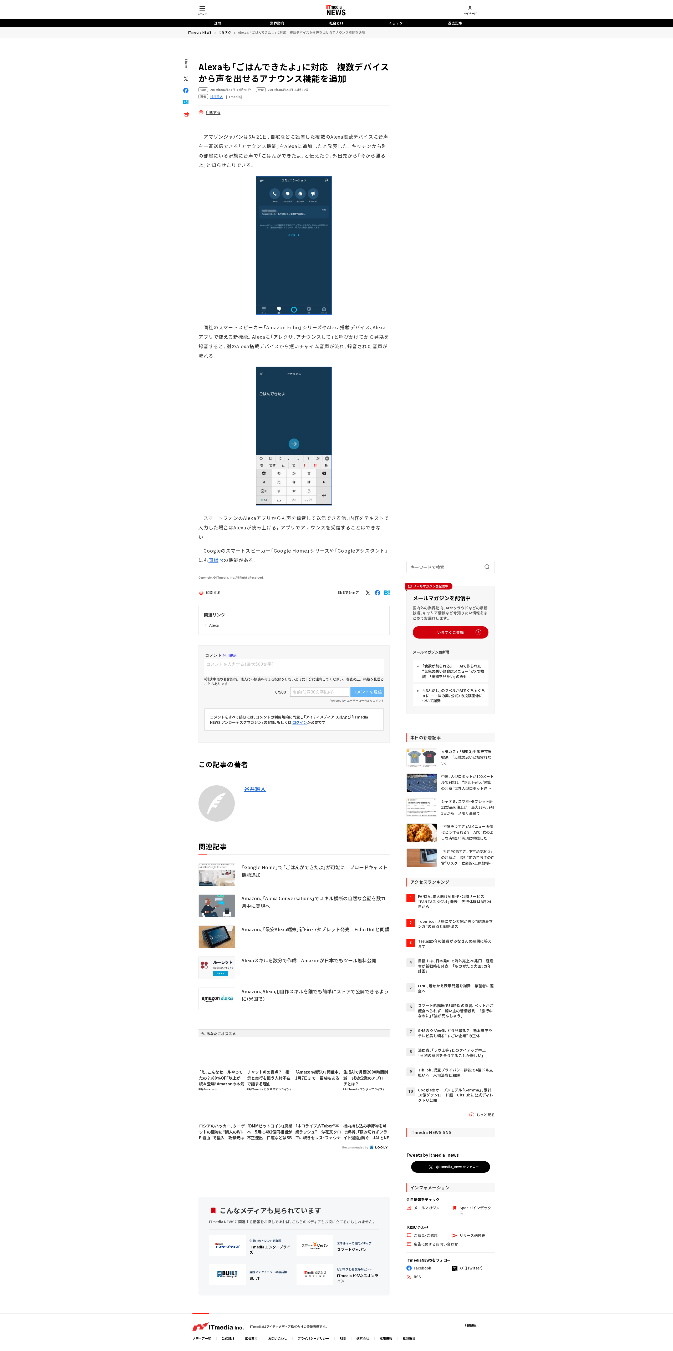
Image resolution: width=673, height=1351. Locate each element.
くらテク (396, 23)
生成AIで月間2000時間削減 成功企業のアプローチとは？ (365, 1077)
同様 (213, 559)
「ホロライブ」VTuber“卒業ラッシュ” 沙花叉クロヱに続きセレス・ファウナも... (318, 1132)
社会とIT (336, 23)
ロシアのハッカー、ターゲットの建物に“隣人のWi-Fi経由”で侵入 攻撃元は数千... (222, 1132)
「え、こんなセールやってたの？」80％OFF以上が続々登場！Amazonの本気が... (221, 1078)
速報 (217, 23)
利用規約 (471, 1325)
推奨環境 (409, 1338)
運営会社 (362, 1338)
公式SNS (228, 1338)
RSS (343, 1338)
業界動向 (277, 23)
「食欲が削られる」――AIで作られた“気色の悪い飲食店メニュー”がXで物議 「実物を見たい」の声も (453, 671)
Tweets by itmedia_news (432, 1155)
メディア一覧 (201, 1338)
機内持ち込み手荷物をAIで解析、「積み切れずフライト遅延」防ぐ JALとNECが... (366, 1132)
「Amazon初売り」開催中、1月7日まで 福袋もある (318, 1075)
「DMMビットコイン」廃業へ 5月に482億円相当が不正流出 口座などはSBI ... (269, 1132)
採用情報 (386, 1338)
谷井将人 (255, 789)
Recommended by (355, 1147)
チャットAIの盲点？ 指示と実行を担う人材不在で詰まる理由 (268, 1077)
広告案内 (251, 1338)
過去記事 (455, 23)
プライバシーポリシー (313, 1338)
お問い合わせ (277, 1338)
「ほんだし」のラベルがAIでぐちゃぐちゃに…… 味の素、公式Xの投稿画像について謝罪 (453, 695)
